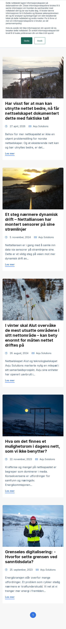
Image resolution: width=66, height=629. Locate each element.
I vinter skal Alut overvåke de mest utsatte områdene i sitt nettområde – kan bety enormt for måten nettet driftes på (32, 335)
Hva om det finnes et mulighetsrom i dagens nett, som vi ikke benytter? (32, 446)
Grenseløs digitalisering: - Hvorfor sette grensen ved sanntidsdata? (31, 556)
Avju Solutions (40, 126)
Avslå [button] (39, 40)
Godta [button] (26, 40)
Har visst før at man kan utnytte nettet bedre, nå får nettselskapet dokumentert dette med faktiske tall (32, 111)
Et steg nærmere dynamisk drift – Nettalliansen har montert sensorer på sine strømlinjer (31, 222)
